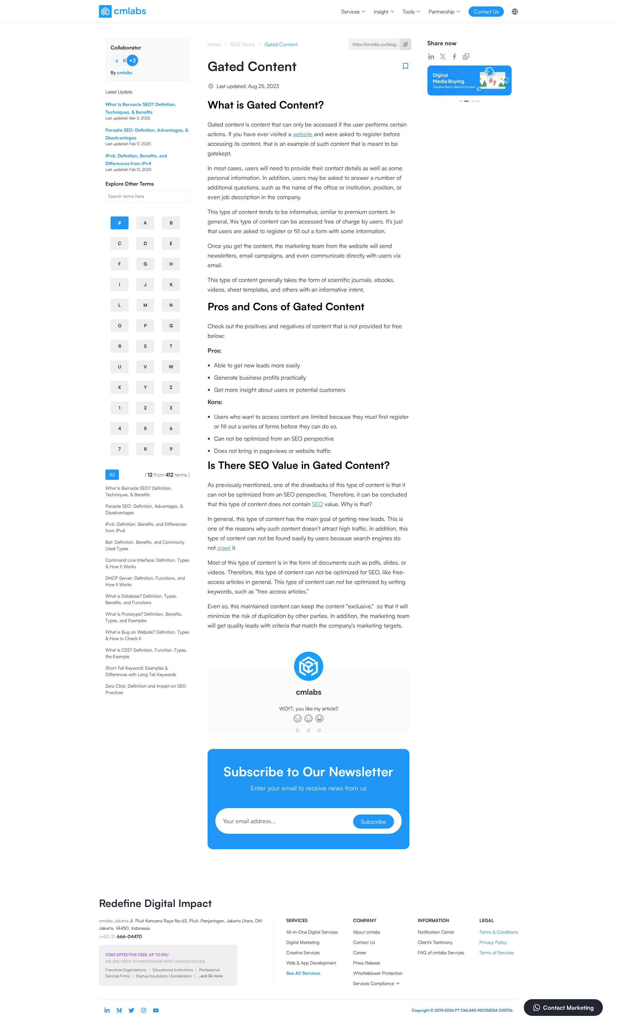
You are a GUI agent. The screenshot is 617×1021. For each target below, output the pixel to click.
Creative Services (303, 952)
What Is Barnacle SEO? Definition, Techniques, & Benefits (138, 491)
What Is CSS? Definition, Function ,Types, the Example (146, 653)
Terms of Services (496, 952)
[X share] (443, 56)
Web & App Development (311, 962)
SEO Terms (242, 44)
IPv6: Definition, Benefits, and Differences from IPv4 (145, 527)
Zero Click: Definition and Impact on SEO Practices (145, 689)
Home (214, 44)
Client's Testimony (435, 942)
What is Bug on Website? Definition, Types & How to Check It (147, 635)
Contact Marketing (568, 1007)
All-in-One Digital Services (312, 932)
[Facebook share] (454, 56)
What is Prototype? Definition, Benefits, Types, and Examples (143, 617)
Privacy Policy (493, 942)
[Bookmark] (405, 66)
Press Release (366, 962)
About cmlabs (366, 932)
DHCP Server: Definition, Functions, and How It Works (145, 581)
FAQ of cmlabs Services (441, 952)
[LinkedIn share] (431, 56)
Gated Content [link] (281, 44)
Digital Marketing (302, 942)
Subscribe (373, 821)
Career (359, 952)
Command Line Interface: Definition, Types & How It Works (147, 563)
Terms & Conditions (498, 932)
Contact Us (364, 942)
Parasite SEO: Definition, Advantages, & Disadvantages (144, 509)
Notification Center (436, 932)
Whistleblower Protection (377, 973)
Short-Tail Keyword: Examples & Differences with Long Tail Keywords (140, 671)
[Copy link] (466, 56)
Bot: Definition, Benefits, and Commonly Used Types (144, 545)
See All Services (303, 973)
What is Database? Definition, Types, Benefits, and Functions (141, 599)
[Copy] (405, 44)
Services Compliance (373, 983)
